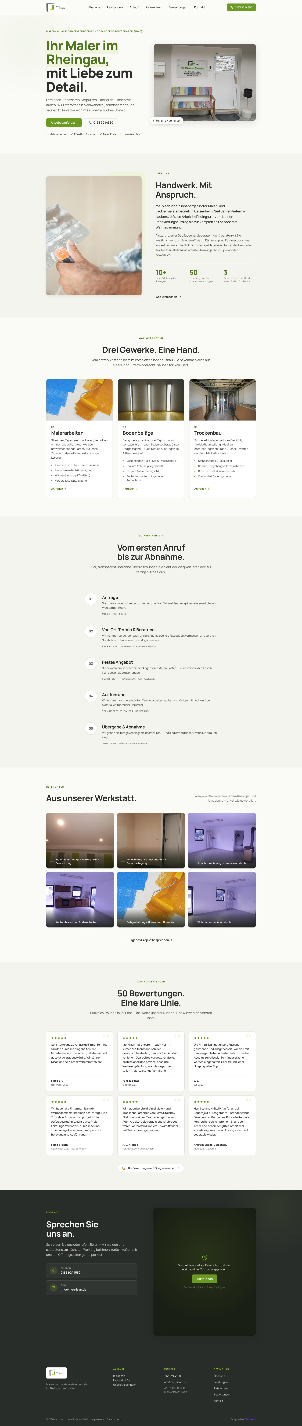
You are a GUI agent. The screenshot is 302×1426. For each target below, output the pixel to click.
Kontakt (199, 7)
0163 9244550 (172, 1376)
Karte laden (204, 1279)
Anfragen (57, 489)
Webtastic (250, 1419)
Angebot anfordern (64, 122)
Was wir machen (166, 297)
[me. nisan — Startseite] (56, 7)
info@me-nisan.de (175, 1382)
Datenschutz (114, 1419)
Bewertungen (177, 7)
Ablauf (134, 7)
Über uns (94, 7)
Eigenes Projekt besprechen (149, 940)
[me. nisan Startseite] (56, 1373)
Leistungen (115, 7)
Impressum (98, 1419)
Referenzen (153, 7)
